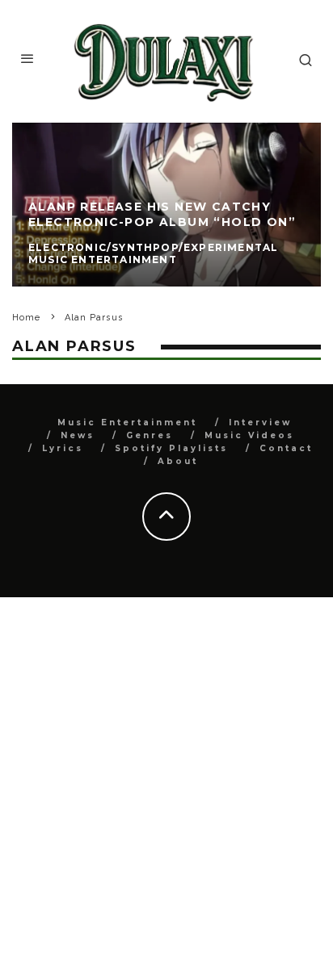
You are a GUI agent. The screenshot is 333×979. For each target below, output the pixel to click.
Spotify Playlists (171, 448)
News (78, 435)
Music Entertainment (127, 422)
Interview (260, 422)
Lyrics (62, 448)
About (178, 461)
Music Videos (249, 435)
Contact (286, 448)
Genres (149, 435)
